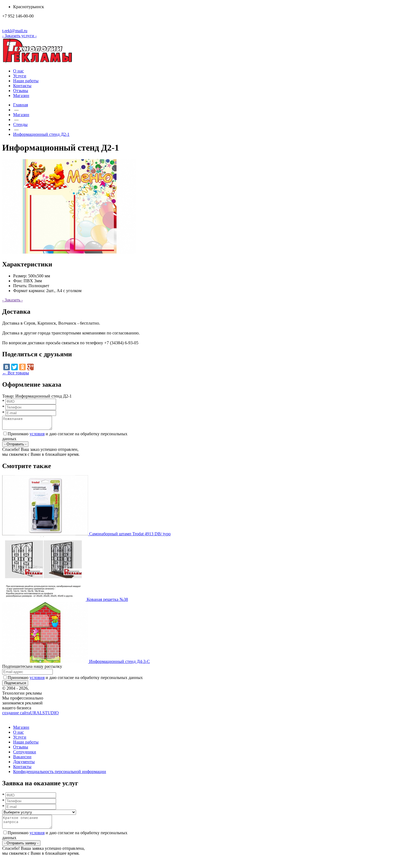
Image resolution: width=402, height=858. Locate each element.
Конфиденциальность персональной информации (59, 771)
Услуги (19, 76)
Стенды (20, 124)
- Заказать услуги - (19, 35)
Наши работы (26, 80)
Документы (24, 761)
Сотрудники (24, 752)
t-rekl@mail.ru (14, 30)
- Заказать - (12, 300)
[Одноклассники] (22, 367)
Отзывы (20, 90)
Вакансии (22, 756)
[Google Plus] (30, 367)
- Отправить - (15, 444)
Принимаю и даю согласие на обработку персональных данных (75, 677)
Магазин (21, 95)
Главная (20, 104)
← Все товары (15, 373)
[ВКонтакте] (6, 367)
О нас (18, 71)
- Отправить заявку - (21, 843)
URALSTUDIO (30, 712)
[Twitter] (14, 367)
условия (37, 433)
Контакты (22, 85)
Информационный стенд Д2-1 (41, 134)
